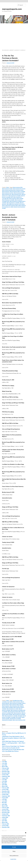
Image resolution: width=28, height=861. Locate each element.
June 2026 (4, 763)
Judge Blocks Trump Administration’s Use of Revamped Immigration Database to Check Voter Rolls (13, 738)
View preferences (14, 855)
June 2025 (4, 781)
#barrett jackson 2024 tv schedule (17, 191)
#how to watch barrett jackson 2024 (10, 205)
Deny (14, 851)
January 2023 (5, 825)
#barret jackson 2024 (17, 187)
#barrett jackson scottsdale (14, 195)
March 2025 (5, 786)
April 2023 (4, 820)
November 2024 (5, 793)
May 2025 (4, 783)
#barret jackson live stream (19, 188)
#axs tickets (10, 702)
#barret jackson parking (7, 190)
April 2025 (4, 784)
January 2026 (5, 770)
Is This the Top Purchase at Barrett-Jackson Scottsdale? (10, 58)
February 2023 (5, 824)
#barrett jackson (5, 191)
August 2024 (5, 797)
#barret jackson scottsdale (16, 703)
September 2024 (6, 796)
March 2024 (5, 806)
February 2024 (5, 807)
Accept (14, 847)
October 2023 (5, 814)
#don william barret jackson (13, 204)
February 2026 (5, 768)
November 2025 (5, 773)
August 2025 (5, 778)
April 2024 (4, 804)
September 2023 (6, 815)
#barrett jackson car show (12, 709)
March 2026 (5, 766)
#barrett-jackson (17, 713)
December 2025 (5, 771)
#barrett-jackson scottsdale (8, 200)
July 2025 (4, 779)
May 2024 (4, 802)
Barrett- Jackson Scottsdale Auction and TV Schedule (9, 217)
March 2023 (5, 822)
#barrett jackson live (6, 194)
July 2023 (4, 819)
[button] (25, 833)
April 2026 (4, 765)
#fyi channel (22, 204)
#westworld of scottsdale (15, 718)
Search (3, 724)
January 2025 (5, 789)
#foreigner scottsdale (11, 717)
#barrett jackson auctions (7, 193)
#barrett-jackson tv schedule (13, 202)
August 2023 (5, 817)
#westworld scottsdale (7, 720)
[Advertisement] (14, 35)
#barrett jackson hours (19, 193)
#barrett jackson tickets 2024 (14, 711)
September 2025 (6, 776)
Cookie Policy (13, 859)
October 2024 (5, 794)
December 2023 (5, 811)
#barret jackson (16, 702)
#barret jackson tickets (18, 190)
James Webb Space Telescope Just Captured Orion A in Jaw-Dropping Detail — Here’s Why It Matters (13, 743)
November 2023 (5, 812)
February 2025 (5, 788)
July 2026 (4, 761)
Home (7, 187)
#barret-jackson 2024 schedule (16, 704)
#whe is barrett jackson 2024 (19, 720)
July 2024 (4, 799)
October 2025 (5, 774)
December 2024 (5, 791)
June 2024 (4, 801)
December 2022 (5, 827)
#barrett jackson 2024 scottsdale (13, 706)
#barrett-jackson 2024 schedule (16, 198)
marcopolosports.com (12, 9)
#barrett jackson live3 (16, 194)
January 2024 (5, 809)
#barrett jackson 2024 (15, 706)
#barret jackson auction (7, 188)
